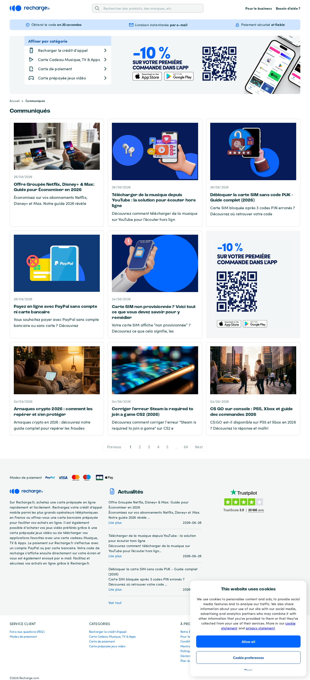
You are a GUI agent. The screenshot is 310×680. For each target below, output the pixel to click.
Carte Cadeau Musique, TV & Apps (112, 636)
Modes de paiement (23, 636)
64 (186, 447)
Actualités (130, 492)
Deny (248, 670)
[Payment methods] (79, 477)
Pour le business (258, 8)
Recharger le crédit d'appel (107, 632)
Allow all (248, 641)
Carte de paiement (102, 641)
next (199, 447)
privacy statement (260, 628)
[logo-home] (30, 8)
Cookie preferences (248, 657)
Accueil (15, 101)
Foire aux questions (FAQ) (27, 632)
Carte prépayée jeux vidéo (107, 646)
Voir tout (115, 602)
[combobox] (151, 8)
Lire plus (115, 522)
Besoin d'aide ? (288, 8)
